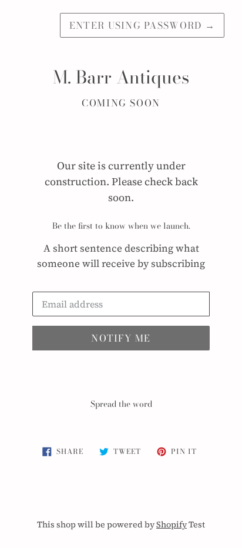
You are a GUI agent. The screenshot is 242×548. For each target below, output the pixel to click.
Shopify (171, 524)
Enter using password (142, 25)
